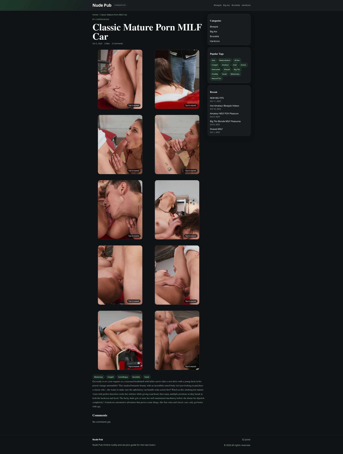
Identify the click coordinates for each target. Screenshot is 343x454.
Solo (213, 60)
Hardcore (246, 5)
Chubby (215, 74)
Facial (146, 377)
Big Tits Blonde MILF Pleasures (225, 121)
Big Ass (226, 5)
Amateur (225, 65)
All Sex (237, 60)
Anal (234, 65)
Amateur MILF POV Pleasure (224, 113)
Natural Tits (216, 78)
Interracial (216, 69)
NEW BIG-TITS (217, 97)
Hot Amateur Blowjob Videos (224, 105)
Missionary (98, 377)
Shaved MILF (216, 129)
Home (95, 14)
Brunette (236, 5)
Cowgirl (111, 377)
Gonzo (243, 65)
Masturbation (224, 60)
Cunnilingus (123, 377)
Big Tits (237, 69)
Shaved (227, 69)
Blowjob (217, 5)
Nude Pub (101, 5)
